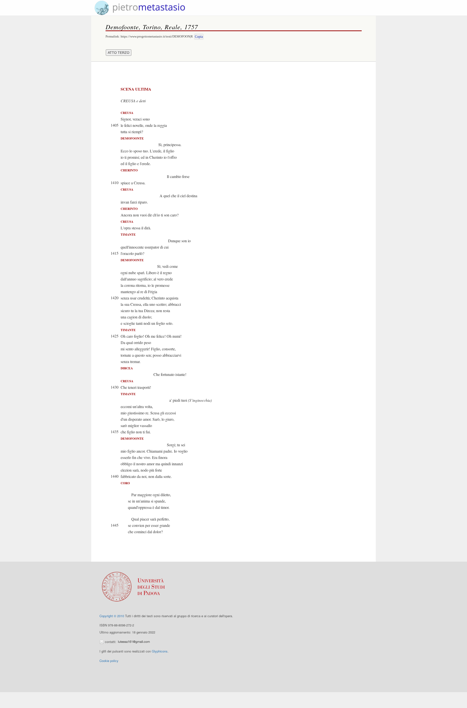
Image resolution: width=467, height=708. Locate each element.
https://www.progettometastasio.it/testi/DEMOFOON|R (157, 36)
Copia (199, 36)
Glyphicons (160, 651)
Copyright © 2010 (111, 616)
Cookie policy (108, 660)
